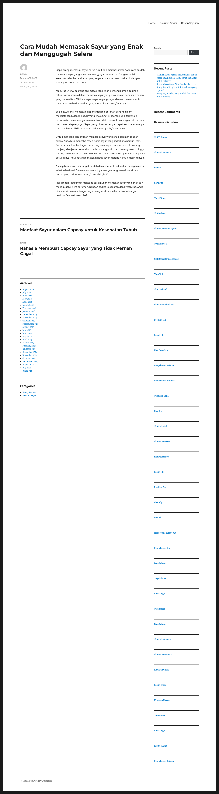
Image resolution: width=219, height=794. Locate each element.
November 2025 (30, 317)
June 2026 (27, 295)
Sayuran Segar (168, 23)
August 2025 (28, 327)
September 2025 (30, 324)
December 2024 (29, 352)
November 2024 (30, 355)
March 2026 (28, 305)
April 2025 (27, 339)
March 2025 (28, 342)
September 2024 (30, 361)
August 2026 (28, 289)
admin (23, 74)
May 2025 (27, 336)
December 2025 (29, 314)
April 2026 (27, 302)
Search (157, 48)
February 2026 (29, 308)
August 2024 (28, 364)
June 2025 (27, 333)
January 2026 (28, 311)
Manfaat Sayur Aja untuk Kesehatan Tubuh (177, 75)
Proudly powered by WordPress (37, 781)
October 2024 (28, 358)
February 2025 (29, 346)
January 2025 (28, 349)
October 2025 (28, 321)
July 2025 (26, 330)
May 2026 (27, 299)
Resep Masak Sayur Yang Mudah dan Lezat (177, 84)
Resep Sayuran (190, 23)
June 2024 (27, 371)
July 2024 (26, 367)
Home (152, 23)
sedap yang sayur (28, 86)
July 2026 (26, 292)
